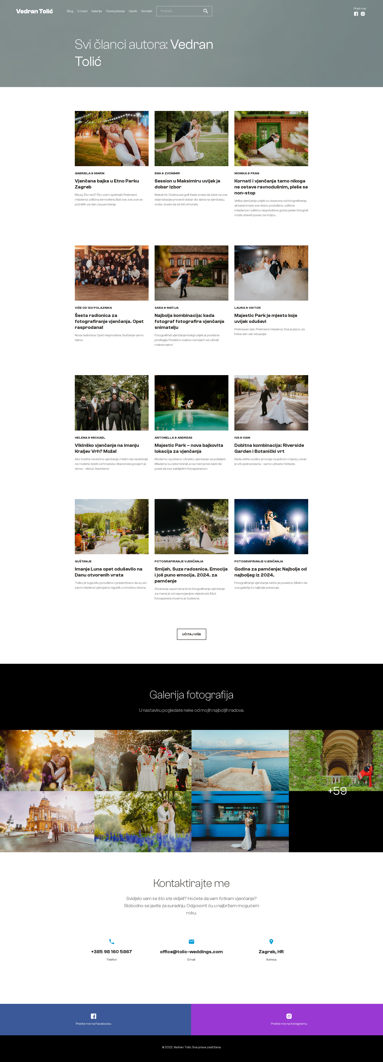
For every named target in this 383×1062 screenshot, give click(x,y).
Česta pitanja (115, 11)
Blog (70, 11)
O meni (82, 11)
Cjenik (133, 11)
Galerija (96, 11)
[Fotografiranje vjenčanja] (143, 760)
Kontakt (146, 11)
